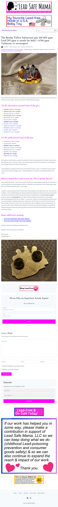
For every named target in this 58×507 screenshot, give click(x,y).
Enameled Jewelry (28, 49)
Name (4, 361)
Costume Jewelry (10, 49)
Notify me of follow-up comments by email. (13, 366)
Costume (3, 49)
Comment (5, 341)
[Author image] (2, 47)
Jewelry (42, 49)
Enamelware (36, 49)
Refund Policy (41, 493)
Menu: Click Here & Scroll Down (9, 30)
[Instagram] (30, 498)
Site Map (26, 493)
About (15, 493)
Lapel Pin (46, 49)
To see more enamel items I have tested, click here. (17, 218)
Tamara (6, 46)
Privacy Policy (33, 493)
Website (42, 361)
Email (4, 314)
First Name (5, 307)
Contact (20, 493)
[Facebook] (27, 498)
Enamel (21, 49)
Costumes (17, 49)
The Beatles (52, 49)
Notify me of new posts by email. (11, 369)
